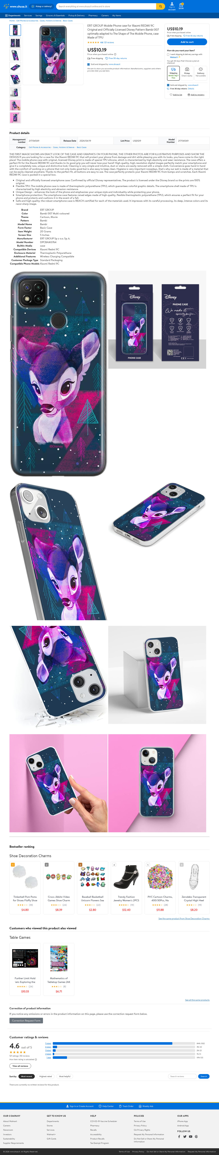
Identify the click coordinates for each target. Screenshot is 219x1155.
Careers (105, 15)
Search (204, 1076)
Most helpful (64, 1076)
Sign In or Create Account (81, 1106)
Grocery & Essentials (55, 15)
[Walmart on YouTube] (190, 1137)
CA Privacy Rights (142, 1129)
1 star (49, 1057)
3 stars (48, 1050)
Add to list (177, 94)
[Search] (160, 6)
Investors (7, 1134)
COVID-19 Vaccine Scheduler (103, 1121)
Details (191, 89)
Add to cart (187, 42)
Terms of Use (140, 1121)
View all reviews (20, 1065)
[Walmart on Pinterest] (196, 1137)
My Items (116, 15)
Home (12, 20)
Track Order (128, 1106)
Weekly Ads (148, 1106)
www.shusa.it (114, 64)
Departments (14, 15)
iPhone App (182, 1121)
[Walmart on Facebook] (179, 1137)
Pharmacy (93, 15)
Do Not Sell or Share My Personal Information (166, 1152)
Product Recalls (97, 1138)
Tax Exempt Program (99, 1143)
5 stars (48, 1043)
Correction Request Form (26, 1020)
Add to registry (197, 94)
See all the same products (197, 999)
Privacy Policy (140, 1125)
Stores (50, 1125)
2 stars (48, 1054)
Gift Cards (51, 1138)
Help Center (108, 1106)
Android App (183, 1125)
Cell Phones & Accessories (27, 20)
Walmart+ (51, 1134)
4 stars (48, 1047)
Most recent (26, 1076)
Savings (39, 15)
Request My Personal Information (149, 1134)
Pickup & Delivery (76, 15)
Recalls (93, 1129)
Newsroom (8, 1129)
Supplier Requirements (13, 1143)
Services (28, 15)
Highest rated (45, 1076)
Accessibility (96, 1134)
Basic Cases (68, 20)
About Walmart (10, 1121)
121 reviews (109, 42)
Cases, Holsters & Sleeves (50, 20)
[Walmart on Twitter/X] (185, 1137)
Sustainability (9, 1138)
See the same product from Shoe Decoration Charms (184, 918)
